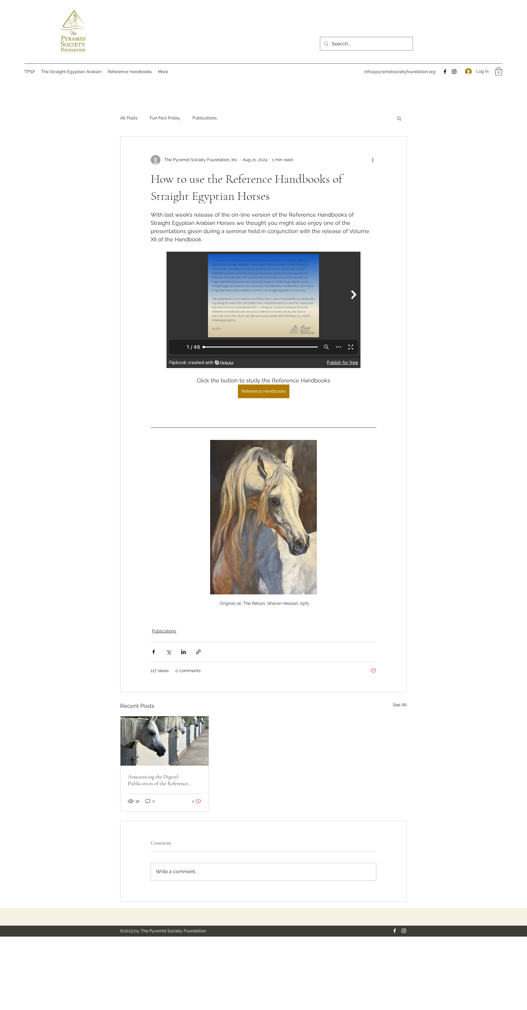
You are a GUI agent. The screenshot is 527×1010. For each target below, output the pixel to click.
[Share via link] (198, 652)
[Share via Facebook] (153, 652)
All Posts (129, 117)
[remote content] (263, 310)
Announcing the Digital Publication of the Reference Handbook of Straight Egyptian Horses (162, 780)
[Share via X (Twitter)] (168, 652)
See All (400, 704)
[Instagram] (454, 72)
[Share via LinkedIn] (183, 652)
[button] (498, 71)
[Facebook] (445, 72)
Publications (204, 117)
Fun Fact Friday (165, 117)
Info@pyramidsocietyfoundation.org (400, 71)
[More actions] (372, 160)
